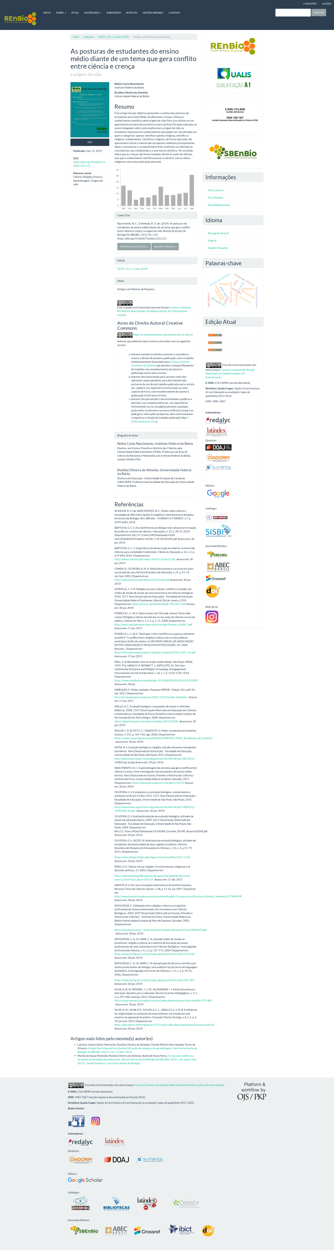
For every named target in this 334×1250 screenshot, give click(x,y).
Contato (174, 12)
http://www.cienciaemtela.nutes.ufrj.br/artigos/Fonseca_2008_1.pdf (153, 624)
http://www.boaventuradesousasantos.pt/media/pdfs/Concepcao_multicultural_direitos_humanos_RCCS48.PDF (178, 896)
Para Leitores (216, 190)
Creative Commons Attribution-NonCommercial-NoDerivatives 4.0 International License (154, 311)
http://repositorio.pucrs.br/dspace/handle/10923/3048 (146, 721)
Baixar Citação (164, 246)
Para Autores (215, 197)
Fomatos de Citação (133, 246)
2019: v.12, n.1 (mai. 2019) (113, 36)
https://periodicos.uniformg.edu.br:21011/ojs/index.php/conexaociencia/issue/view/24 (164, 1024)
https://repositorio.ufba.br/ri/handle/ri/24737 (158, 782)
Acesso (326, 3)
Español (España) (218, 247)
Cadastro (310, 3)
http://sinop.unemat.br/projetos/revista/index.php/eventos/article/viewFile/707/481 (163, 1000)
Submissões (113, 12)
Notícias (131, 12)
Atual (75, 12)
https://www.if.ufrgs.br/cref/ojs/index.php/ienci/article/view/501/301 (154, 980)
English (212, 240)
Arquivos (89, 36)
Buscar (319, 12)
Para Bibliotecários (219, 205)
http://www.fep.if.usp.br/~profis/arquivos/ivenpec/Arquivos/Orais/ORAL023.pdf (160, 929)
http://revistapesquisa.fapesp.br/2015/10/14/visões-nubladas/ (150, 697)
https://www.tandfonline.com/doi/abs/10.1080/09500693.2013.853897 (156, 680)
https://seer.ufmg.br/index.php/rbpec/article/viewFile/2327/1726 (152, 857)
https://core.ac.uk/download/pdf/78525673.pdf (159, 603)
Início (47, 12)
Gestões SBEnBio (152, 12)
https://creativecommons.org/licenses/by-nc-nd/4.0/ (163, 334)
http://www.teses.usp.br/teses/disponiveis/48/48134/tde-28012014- (154, 758)
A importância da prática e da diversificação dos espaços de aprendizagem (130, 1048)
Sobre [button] (60, 12)
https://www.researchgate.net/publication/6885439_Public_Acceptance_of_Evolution (163, 738)
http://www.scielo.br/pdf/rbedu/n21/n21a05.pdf (141, 579)
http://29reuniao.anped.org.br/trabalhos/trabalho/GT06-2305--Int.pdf (154, 652)
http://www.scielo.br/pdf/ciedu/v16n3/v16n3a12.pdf (144, 559)
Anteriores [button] (92, 12)
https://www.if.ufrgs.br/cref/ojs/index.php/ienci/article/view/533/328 (154, 954)
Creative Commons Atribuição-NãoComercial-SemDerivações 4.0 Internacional (230, 373)
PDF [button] (90, 142)
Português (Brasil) (218, 233)
